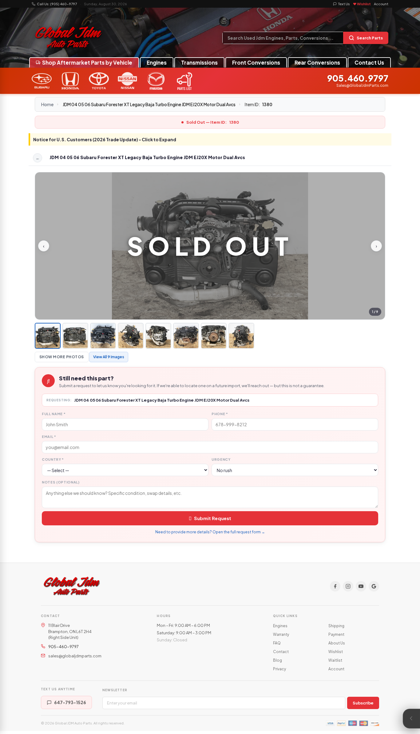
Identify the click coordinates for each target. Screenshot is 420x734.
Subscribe (363, 702)
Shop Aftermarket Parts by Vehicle (87, 62)
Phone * (220, 414)
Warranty (281, 634)
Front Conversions (256, 62)
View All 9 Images (108, 357)
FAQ (277, 643)
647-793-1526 (70, 702)
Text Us (344, 4)
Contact (281, 651)
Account (381, 4)
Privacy (279, 669)
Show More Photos (61, 357)
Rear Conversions (317, 62)
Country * (53, 459)
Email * (49, 437)
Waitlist (335, 660)
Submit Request (212, 518)
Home (47, 104)
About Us (336, 643)
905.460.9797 (357, 78)
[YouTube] (361, 586)
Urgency (221, 459)
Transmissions (199, 62)
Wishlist (335, 651)
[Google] (374, 586)
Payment (336, 634)
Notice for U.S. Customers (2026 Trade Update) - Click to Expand (104, 139)
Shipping (336, 626)
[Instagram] (348, 586)
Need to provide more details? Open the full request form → (210, 532)
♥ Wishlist (362, 4)
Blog (277, 660)
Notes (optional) (61, 482)
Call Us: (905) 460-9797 (57, 4)
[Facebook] (335, 586)
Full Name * (53, 414)
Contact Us (369, 62)
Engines (157, 62)
